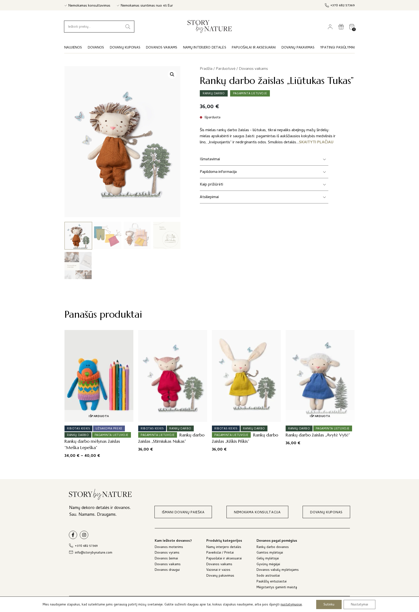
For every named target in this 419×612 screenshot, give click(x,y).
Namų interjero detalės (223, 548)
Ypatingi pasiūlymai (337, 48)
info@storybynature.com (93, 553)
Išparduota (99, 416)
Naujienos (73, 48)
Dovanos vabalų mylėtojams (278, 570)
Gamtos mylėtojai (270, 553)
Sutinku (328, 604)
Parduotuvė (225, 69)
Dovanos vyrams (167, 553)
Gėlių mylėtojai (268, 559)
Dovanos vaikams (253, 69)
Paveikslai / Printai (220, 553)
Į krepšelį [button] (171, 416)
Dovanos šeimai (166, 559)
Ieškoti (127, 26)
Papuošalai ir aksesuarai (224, 559)
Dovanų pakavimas (220, 576)
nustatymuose (291, 605)
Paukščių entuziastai (272, 582)
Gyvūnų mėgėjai (268, 565)
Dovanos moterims (169, 548)
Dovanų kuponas (125, 48)
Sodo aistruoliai (268, 576)
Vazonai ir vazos (218, 570)
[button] (172, 74)
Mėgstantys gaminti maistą (277, 588)
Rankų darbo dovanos (273, 548)
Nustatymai (359, 604)
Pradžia (206, 69)
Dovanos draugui (167, 570)
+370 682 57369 (342, 5)
